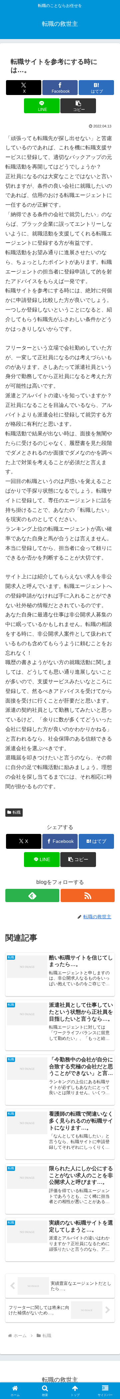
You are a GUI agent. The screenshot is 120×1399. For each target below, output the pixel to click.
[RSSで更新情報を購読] (88, 895)
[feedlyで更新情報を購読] (32, 895)
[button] (78, 105)
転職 (17, 812)
